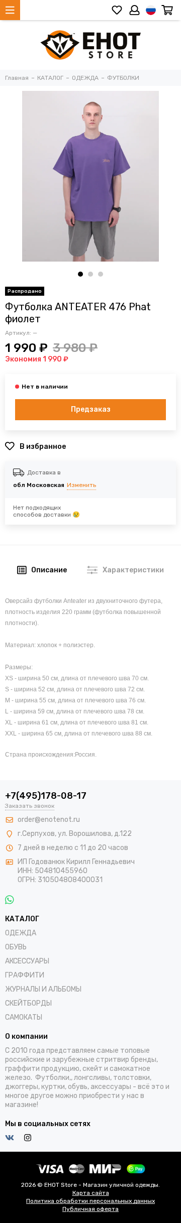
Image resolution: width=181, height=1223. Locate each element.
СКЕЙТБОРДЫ (28, 1003)
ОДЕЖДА (20, 933)
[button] (80, 274)
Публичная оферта (90, 1208)
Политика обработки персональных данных (90, 1200)
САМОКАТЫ (23, 1017)
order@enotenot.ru (49, 819)
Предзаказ (91, 409)
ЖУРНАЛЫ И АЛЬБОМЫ (43, 989)
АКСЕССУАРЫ (27, 961)
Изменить (81, 484)
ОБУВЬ (16, 947)
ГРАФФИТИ (24, 975)
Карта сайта (90, 1192)
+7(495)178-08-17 (45, 795)
